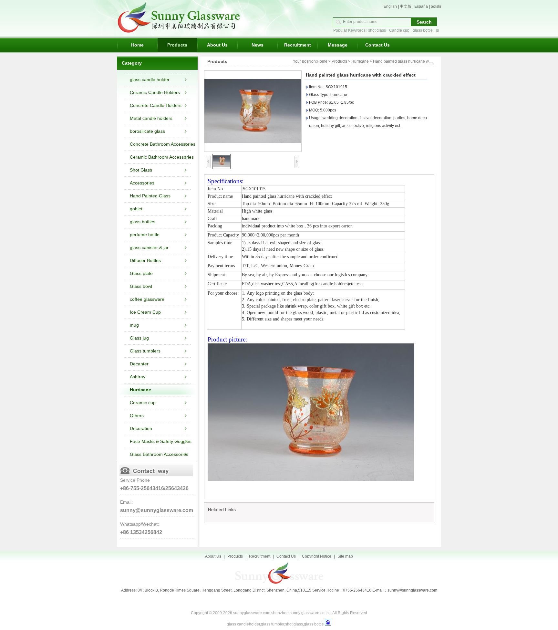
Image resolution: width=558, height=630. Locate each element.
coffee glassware (147, 299)
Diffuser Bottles (145, 260)
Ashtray (137, 376)
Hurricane (140, 389)
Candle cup (399, 30)
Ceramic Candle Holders (155, 92)
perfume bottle (145, 234)
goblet (136, 208)
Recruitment (297, 44)
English (390, 6)
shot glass (377, 30)
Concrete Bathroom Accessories (162, 144)
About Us (217, 44)
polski (436, 6)
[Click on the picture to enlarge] (253, 111)
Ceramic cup (143, 402)
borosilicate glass (147, 131)
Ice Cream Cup (145, 312)
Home (137, 44)
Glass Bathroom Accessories (159, 454)
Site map (345, 556)
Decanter (139, 363)
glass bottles (142, 221)
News (258, 44)
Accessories (142, 182)
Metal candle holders (151, 118)
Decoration (141, 428)
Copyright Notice (316, 556)
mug (134, 325)
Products (177, 44)
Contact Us (377, 44)
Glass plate (141, 273)
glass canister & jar (149, 247)
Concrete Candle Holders (155, 105)
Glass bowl (141, 286)
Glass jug (139, 338)
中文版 (405, 6)
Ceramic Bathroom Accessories (162, 157)
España (421, 6)
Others (137, 415)
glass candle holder (150, 79)
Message (337, 44)
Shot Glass (141, 170)
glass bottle (423, 30)
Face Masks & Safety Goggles (160, 441)
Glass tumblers (145, 350)
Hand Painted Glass (150, 195)
